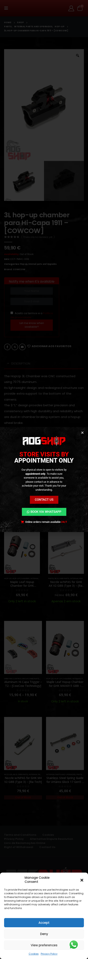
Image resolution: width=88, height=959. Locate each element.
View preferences (44, 945)
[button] (82, 880)
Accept (44, 923)
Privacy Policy (49, 954)
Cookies (34, 954)
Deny (44, 934)
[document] (44, 479)
